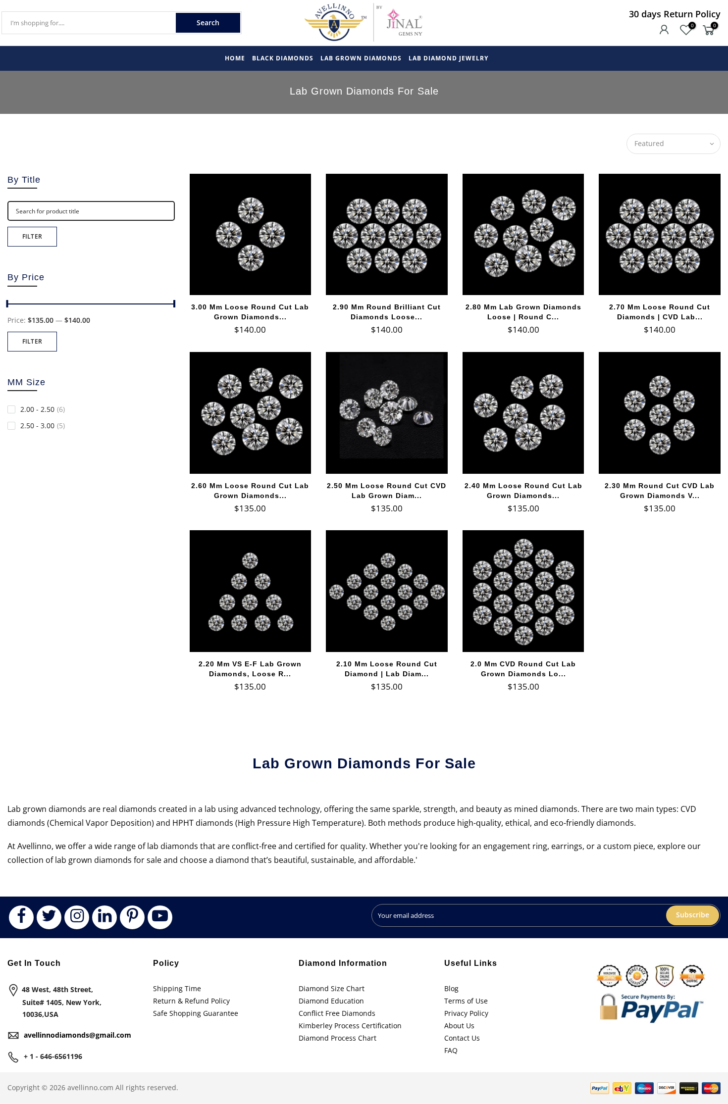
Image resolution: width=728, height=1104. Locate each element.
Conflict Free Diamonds (337, 1013)
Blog (451, 988)
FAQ (451, 1050)
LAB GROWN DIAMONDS (361, 58)
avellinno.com (90, 1087)
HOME (235, 58)
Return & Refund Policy (191, 1000)
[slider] (174, 305)
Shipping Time (177, 988)
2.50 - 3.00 (42, 425)
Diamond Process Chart (337, 1038)
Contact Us (462, 1038)
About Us (459, 1025)
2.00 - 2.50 (42, 409)
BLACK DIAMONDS (282, 58)
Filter (32, 236)
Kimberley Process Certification (350, 1025)
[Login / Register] (664, 31)
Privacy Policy (466, 1013)
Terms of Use (466, 1000)
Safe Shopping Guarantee (195, 1013)
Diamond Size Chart (331, 988)
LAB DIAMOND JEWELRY (448, 58)
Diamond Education (331, 1000)
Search (208, 22)
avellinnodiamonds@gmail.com (77, 1035)
